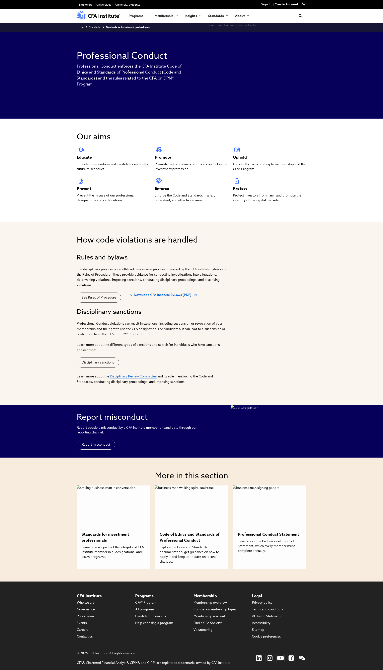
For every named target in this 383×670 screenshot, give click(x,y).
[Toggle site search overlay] (300, 16)
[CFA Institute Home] (99, 16)
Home (80, 27)
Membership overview (210, 602)
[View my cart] (303, 4)
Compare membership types (214, 609)
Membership (164, 16)
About (240, 16)
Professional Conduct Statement (268, 534)
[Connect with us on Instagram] (270, 658)
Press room (85, 616)
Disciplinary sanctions (98, 362)
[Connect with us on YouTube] (280, 658)
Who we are (86, 602)
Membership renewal (209, 616)
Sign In (266, 4)
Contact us (85, 636)
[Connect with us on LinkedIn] (259, 658)
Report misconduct (96, 444)
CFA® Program (146, 602)
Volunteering (202, 630)
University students (127, 4)
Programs (136, 16)
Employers (85, 4)
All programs (145, 609)
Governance (86, 609)
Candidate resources (150, 616)
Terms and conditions (268, 609)
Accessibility (261, 623)
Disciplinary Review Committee (133, 376)
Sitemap (258, 630)
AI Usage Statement (267, 616)
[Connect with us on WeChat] (302, 658)
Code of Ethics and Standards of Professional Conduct (189, 537)
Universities (103, 4)
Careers (82, 630)
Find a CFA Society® (207, 623)
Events (82, 623)
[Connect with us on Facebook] (291, 658)
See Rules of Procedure (99, 297)
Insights (191, 16)
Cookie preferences (266, 636)
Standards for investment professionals (128, 27)
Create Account (286, 4)
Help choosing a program (154, 623)
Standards (216, 16)
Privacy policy (262, 602)
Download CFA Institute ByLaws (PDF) (160, 296)
